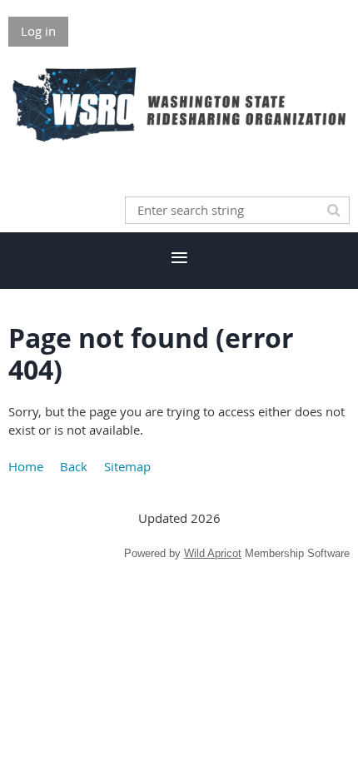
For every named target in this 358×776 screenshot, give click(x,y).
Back (73, 466)
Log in (38, 30)
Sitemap (127, 466)
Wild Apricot (212, 553)
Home (25, 466)
